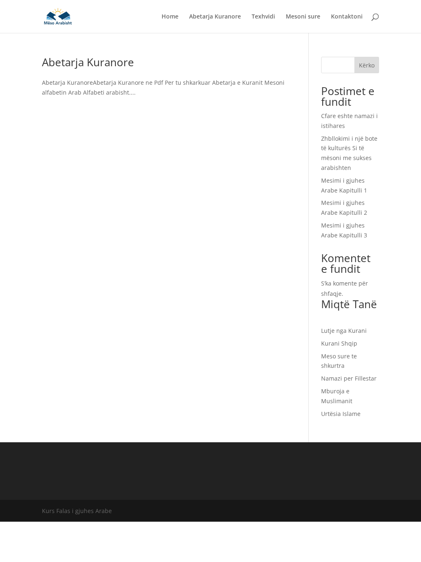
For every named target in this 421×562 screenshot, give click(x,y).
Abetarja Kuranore (215, 17)
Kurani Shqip (339, 343)
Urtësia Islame (341, 414)
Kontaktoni (347, 17)
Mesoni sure (303, 17)
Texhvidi (263, 17)
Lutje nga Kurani (344, 330)
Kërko (367, 65)
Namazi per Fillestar (349, 378)
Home (170, 17)
